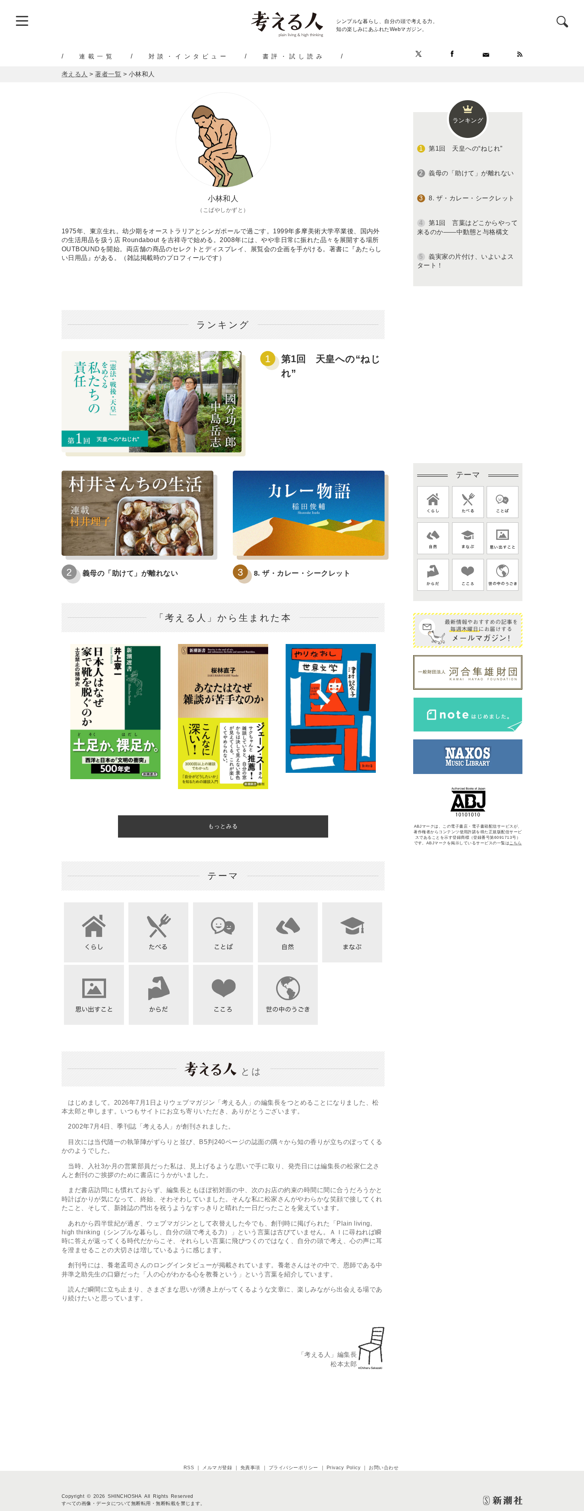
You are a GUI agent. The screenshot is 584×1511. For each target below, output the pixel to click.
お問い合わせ (383, 1467)
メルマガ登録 (217, 1467)
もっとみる (223, 826)
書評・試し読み (294, 56)
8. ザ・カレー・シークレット (302, 573)
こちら (515, 843)
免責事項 (250, 1467)
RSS (189, 1467)
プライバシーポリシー (293, 1467)
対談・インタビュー (189, 56)
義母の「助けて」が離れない (130, 573)
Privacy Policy (344, 1467)
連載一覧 (97, 56)
